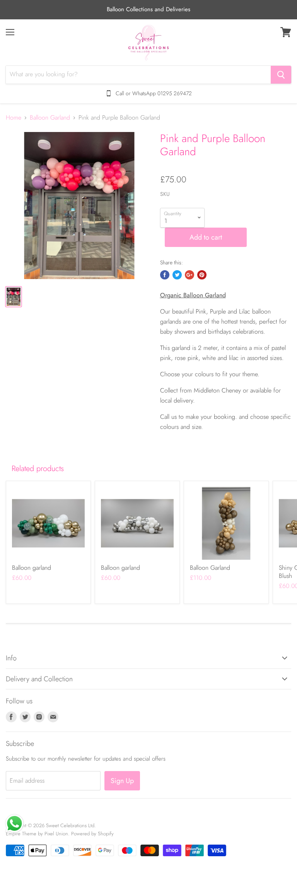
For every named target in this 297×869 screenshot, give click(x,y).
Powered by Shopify (92, 833)
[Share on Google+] (189, 274)
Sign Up (122, 781)
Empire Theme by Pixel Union (37, 833)
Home (13, 117)
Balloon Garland (50, 117)
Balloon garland (31, 567)
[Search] (281, 75)
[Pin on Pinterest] (202, 274)
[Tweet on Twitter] (177, 274)
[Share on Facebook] (164, 274)
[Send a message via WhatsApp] (14, 823)
